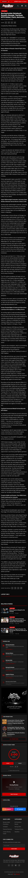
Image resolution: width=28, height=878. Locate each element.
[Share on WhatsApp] (12, 22)
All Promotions (14, 739)
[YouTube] (15, 865)
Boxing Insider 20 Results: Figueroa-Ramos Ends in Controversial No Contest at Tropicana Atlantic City (16, 722)
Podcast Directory (7, 829)
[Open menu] (25, 6)
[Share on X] (6, 22)
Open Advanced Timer (14, 770)
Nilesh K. (18, 874)
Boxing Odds (18, 826)
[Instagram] (12, 865)
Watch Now (8, 656)
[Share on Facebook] (9, 22)
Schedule (5, 826)
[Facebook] (19, 865)
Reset (20, 763)
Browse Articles (9, 677)
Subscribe (14, 848)
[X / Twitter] (9, 865)
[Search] (18, 6)
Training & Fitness (19, 829)
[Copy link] (15, 22)
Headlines (4, 11)
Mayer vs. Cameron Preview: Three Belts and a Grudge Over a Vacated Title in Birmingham (17, 620)
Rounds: (12, 766)
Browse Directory (9, 670)
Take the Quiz (14, 794)
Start (7, 763)
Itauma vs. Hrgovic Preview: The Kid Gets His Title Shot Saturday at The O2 (18, 630)
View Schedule (9, 649)
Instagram (8, 809)
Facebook (20, 809)
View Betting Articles (10, 663)
